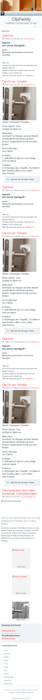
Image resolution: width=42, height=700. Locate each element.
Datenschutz (8, 684)
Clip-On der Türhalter (14, 81)
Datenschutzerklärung (20, 690)
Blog (5, 670)
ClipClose (7, 35)
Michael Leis (31, 39)
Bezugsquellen (9, 677)
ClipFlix (6, 657)
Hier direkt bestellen (8, 638)
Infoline (6, 674)
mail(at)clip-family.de (8, 630)
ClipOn (6, 660)
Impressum (7, 680)
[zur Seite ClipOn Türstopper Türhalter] (21, 5)
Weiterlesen (30, 75)
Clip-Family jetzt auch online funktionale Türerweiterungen (19, 492)
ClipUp (6, 667)
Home (6, 650)
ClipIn (6, 664)
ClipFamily (21, 19)
